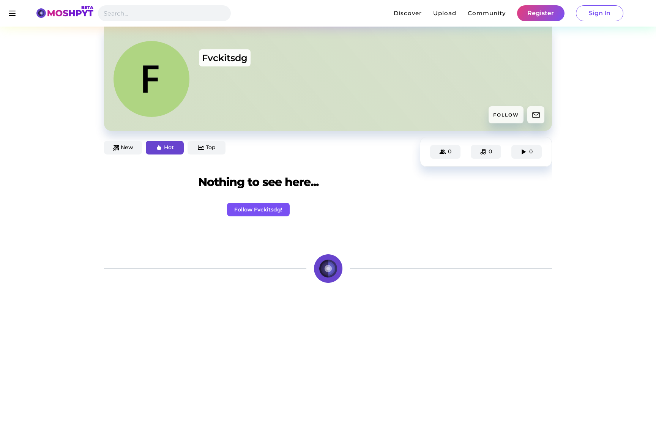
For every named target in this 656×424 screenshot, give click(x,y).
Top (211, 147)
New (127, 147)
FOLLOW (506, 115)
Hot (169, 147)
